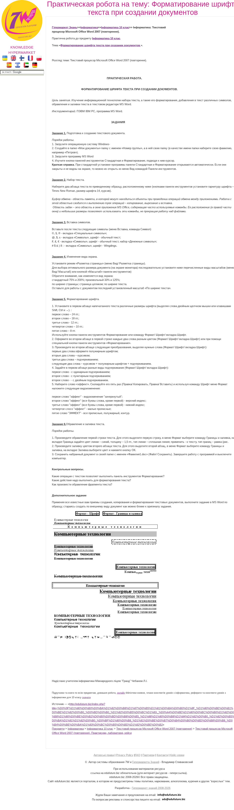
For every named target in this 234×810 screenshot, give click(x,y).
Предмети (58, 728)
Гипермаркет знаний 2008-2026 (151, 788)
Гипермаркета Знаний (145, 762)
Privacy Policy (124, 755)
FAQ (137, 755)
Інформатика (89, 27)
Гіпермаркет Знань (64, 27)
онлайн (121, 693)
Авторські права (104, 755)
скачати (86, 697)
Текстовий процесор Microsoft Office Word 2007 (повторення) (154, 728)
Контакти (162, 755)
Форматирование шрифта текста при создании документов (100, 45)
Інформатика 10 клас (115, 27)
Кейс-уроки (177, 755)
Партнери (148, 755)
